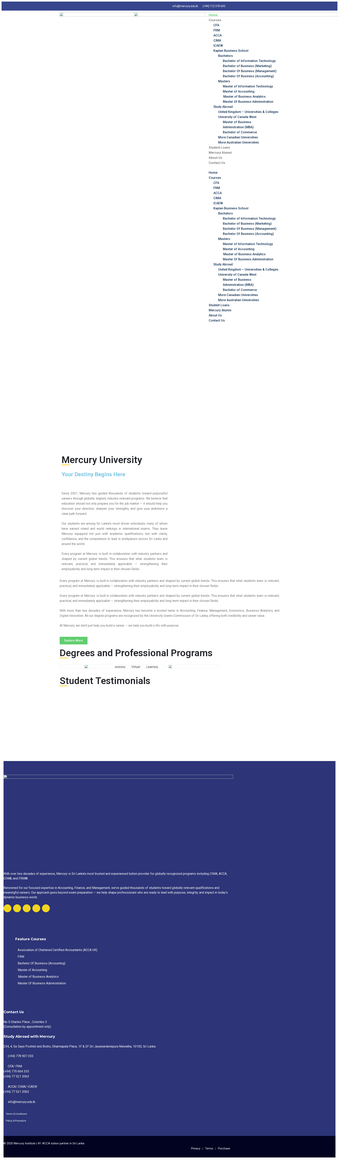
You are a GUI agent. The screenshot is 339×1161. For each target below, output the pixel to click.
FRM (216, 30)
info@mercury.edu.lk (185, 6)
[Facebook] (7, 908)
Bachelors (225, 56)
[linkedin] (46, 908)
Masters (224, 81)
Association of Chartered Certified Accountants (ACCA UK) (57, 950)
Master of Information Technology (248, 86)
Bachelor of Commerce (240, 132)
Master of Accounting (238, 91)
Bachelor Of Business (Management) (249, 71)
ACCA (217, 35)
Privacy (195, 1148)
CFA (216, 25)
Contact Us (217, 163)
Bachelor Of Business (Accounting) (248, 76)
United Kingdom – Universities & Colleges (248, 112)
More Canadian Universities (238, 137)
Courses (215, 20)
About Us (215, 158)
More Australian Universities (238, 142)
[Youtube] (27, 908)
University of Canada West (237, 117)
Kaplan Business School (230, 51)
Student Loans (219, 147)
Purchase (224, 1148)
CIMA (217, 40)
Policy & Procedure (16, 1120)
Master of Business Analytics (244, 96)
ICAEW (218, 45)
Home (213, 15)
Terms (209, 1148)
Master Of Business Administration (248, 102)
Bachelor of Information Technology (249, 61)
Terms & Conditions (16, 1114)
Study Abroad (223, 107)
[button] (73, 640)
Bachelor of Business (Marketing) (247, 66)
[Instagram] (36, 908)
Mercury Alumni (220, 152)
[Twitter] (17, 908)
